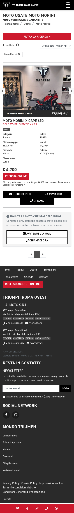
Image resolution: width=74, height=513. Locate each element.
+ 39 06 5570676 (14, 323)
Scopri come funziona (13, 185)
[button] (68, 5)
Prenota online (16, 176)
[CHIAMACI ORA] (46, 508)
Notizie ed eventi (11, 470)
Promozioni (49, 270)
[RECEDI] (56, 508)
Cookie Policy (29, 483)
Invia (65, 388)
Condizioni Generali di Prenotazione (24, 492)
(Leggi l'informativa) (54, 396)
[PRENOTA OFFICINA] (37, 508)
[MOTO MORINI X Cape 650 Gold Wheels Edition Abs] (37, 91)
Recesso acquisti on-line (22, 284)
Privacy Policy (11, 483)
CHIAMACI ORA (38, 240)
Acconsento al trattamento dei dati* (24, 396)
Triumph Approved (12, 442)
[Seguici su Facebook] (6, 415)
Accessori (8, 456)
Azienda (28, 277)
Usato (33, 270)
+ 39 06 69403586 (14, 343)
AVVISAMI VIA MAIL (38, 233)
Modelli (19, 270)
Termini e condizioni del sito (19, 487)
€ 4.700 (10, 169)
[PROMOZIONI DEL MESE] (27, 508)
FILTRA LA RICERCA (36, 36)
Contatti (43, 277)
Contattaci (35, 323)
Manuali (7, 449)
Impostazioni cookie (51, 483)
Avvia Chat (56, 194)
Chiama (38, 201)
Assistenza (12, 277)
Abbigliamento (10, 463)
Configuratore (10, 435)
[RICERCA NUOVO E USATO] (17, 508)
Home (6, 270)
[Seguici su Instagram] (15, 415)
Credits (7, 499)
